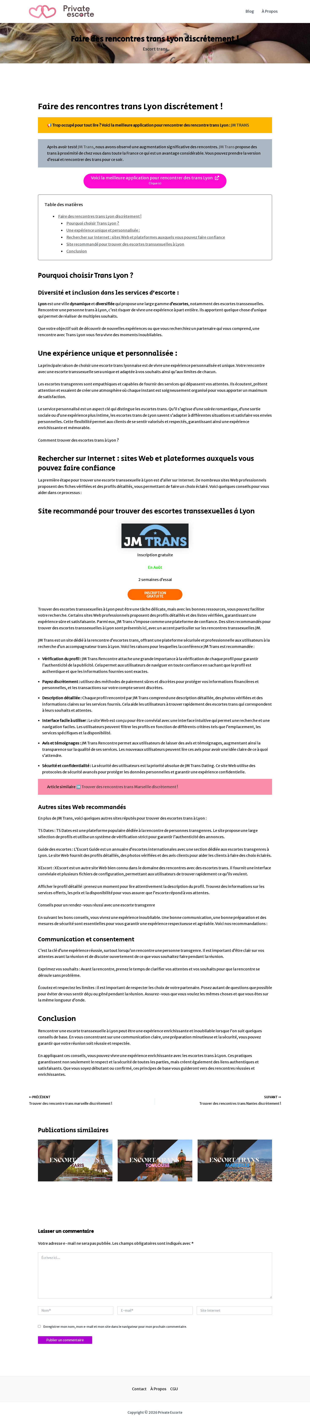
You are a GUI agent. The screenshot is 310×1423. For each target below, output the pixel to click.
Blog (249, 11)
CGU (174, 1388)
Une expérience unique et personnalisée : (103, 230)
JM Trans (86, 146)
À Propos (270, 11)
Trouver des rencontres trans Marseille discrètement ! (129, 786)
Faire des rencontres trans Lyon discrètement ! (100, 216)
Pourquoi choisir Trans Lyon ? (92, 223)
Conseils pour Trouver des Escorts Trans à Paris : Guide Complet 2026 (72, 1191)
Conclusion (76, 251)
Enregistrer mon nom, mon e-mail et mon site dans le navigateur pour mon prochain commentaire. (115, 1327)
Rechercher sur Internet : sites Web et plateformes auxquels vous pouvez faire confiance (145, 237)
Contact (139, 1388)
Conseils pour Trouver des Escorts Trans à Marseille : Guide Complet (232, 1191)
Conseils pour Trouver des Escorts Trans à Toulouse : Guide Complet (152, 1191)
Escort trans (155, 49)
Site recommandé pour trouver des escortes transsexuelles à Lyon (125, 244)
